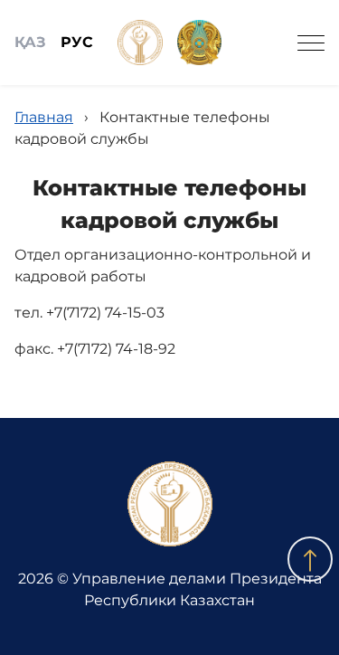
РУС (77, 42)
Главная (43, 117)
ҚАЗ (30, 42)
